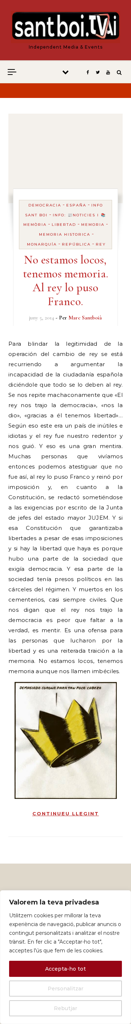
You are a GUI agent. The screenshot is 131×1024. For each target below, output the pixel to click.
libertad (64, 224)
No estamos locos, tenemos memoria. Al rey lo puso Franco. (65, 280)
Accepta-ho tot (65, 969)
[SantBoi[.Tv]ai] (65, 27)
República (76, 244)
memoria (92, 224)
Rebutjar (65, 1008)
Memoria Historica (64, 234)
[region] (65, 957)
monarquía (42, 244)
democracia (44, 205)
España (76, 205)
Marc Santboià (85, 317)
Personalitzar (65, 988)
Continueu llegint (65, 813)
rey (101, 244)
